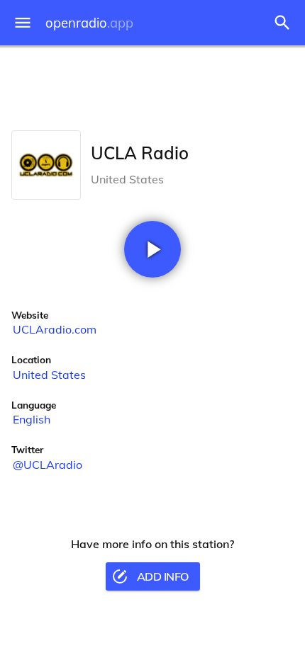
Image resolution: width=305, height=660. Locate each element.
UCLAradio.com (54, 329)
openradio (89, 23)
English (31, 419)
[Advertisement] (152, 85)
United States (49, 375)
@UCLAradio (47, 464)
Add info (163, 576)
